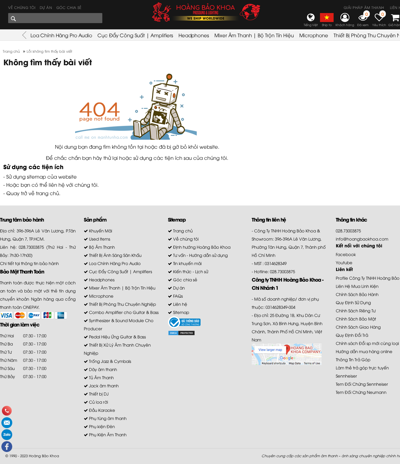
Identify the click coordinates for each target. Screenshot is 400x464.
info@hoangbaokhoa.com (362, 238)
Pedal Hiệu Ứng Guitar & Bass (117, 336)
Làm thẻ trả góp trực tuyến (362, 367)
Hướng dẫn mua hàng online (364, 351)
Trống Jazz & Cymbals (109, 361)
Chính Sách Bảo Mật (356, 318)
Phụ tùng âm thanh (107, 418)
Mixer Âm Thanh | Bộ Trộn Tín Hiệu (254, 35)
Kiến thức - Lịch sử (190, 271)
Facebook (346, 254)
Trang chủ (182, 230)
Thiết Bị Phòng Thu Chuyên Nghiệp (122, 304)
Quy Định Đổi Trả (352, 335)
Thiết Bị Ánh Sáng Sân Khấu (114, 255)
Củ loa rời (98, 401)
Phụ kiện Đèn (101, 426)
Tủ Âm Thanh (101, 377)
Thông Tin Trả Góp (353, 359)
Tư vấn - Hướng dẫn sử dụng (200, 255)
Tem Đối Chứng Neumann (361, 392)
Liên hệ (179, 304)
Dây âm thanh (102, 369)
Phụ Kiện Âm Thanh (107, 434)
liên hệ (57, 184)
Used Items (99, 238)
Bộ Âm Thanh (101, 247)
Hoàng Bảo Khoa (44, 455)
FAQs (177, 295)
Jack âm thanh (103, 385)
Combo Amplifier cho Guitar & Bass (123, 312)
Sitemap (180, 312)
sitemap (36, 176)
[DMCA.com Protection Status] (181, 332)
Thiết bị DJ (98, 393)
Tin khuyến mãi (187, 263)
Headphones (194, 35)
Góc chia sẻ (69, 7)
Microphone (313, 35)
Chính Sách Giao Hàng (358, 326)
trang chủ (47, 192)
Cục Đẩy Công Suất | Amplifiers (135, 35)
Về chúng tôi (21, 7)
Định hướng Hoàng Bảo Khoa (201, 247)
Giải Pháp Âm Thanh (364, 7)
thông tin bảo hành (40, 263)
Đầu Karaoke (101, 410)
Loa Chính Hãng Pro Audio (61, 35)
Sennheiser (346, 375)
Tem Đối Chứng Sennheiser (362, 384)
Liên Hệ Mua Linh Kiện (357, 286)
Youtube (344, 262)
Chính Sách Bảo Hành (357, 294)
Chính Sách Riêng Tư (356, 310)
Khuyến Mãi (100, 230)
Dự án (46, 7)
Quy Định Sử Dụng (353, 302)
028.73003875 (348, 230)
